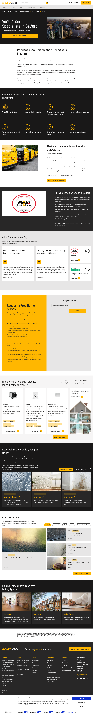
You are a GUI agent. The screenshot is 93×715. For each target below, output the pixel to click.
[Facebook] (84, 678)
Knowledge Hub (35, 660)
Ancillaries (4, 690)
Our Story (49, 667)
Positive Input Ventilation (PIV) (8, 676)
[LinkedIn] (78, 678)
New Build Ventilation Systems (22, 666)
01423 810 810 (83, 675)
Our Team (49, 665)
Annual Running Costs (67, 667)
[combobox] (33, 3)
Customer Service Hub (37, 667)
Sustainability (50, 675)
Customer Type (55, 304)
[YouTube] (81, 678)
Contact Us (64, 660)
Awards (49, 670)
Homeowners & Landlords (23, 660)
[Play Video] (24, 203)
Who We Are (50, 660)
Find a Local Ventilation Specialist (21, 11)
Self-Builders (20, 674)
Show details (71, 712)
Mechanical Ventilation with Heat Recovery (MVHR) (8, 661)
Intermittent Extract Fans (7, 673)
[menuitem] (4, 7)
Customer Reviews (51, 672)
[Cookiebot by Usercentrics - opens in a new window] (9, 712)
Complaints (64, 665)
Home (3, 11)
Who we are (34, 670)
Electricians (19, 672)
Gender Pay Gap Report (52, 684)
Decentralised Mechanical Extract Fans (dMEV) (8, 665)
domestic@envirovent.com (14, 359)
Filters (3, 692)
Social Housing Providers (23, 662)
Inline (3, 688)
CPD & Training (35, 665)
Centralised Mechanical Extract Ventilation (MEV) (8, 669)
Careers (49, 662)
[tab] (47, 524)
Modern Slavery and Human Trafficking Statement (53, 678)
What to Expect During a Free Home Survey (68, 671)
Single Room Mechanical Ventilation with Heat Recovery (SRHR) (7, 681)
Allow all (82, 698)
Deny (81, 706)
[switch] (39, 712)
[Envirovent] (9, 2)
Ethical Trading (50, 681)
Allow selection (81, 702)
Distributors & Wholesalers (23, 669)
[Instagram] (87, 678)
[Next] (66, 284)
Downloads (34, 662)
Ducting (4, 685)
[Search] (47, 3)
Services (9, 11)
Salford (43, 11)
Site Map (34, 672)
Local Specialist (35, 11)
